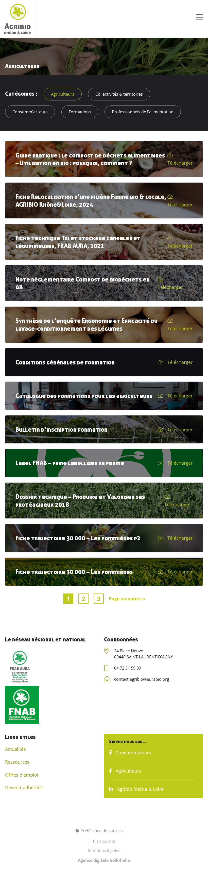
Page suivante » (127, 598)
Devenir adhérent (23, 787)
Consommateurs (132, 752)
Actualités (15, 749)
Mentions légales (104, 850)
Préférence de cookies (101, 830)
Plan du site (104, 841)
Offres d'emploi (21, 775)
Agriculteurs (62, 94)
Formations (80, 112)
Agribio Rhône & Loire (140, 789)
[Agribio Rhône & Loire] (17, 19)
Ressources (17, 762)
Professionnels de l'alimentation (143, 112)
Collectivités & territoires (119, 94)
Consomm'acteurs (30, 112)
